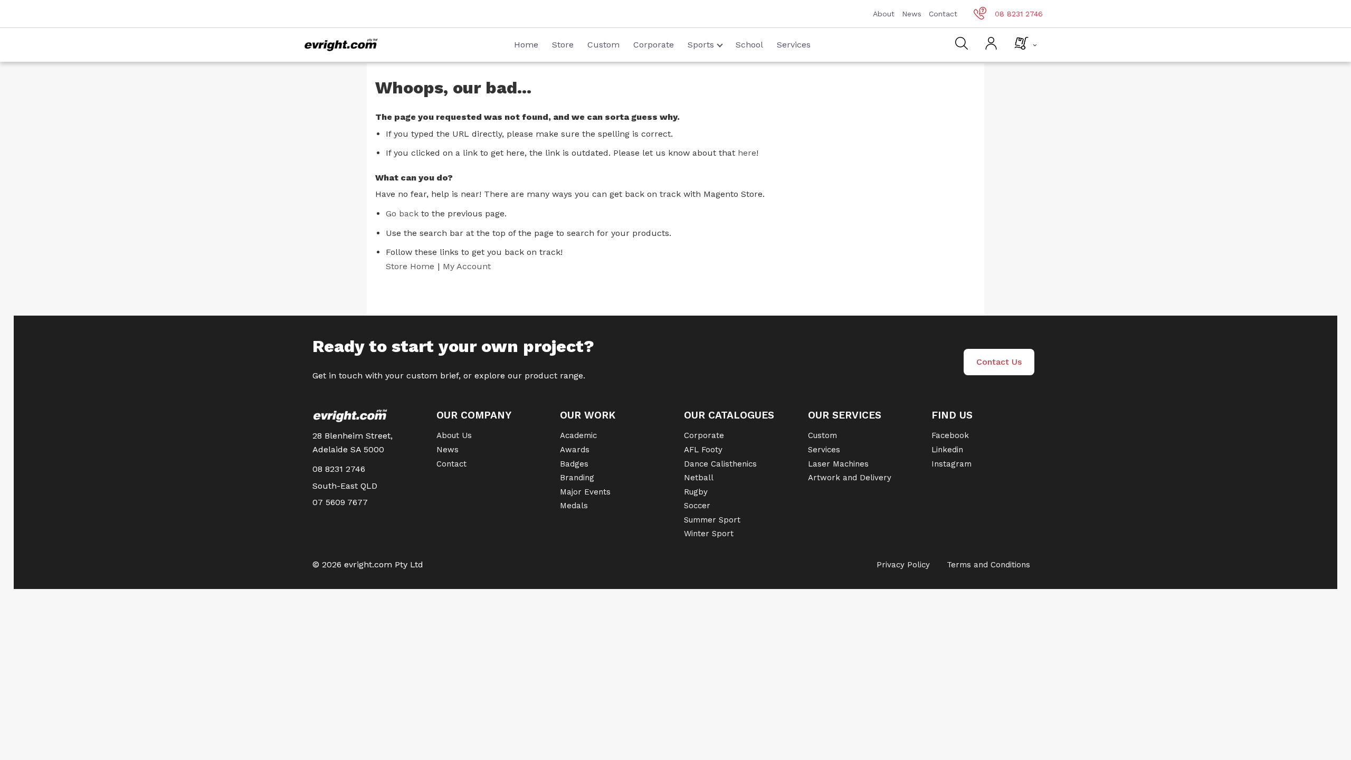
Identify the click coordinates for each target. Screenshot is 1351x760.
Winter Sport (709, 533)
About (884, 14)
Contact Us (999, 362)
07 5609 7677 (340, 502)
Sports (701, 45)
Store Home (410, 266)
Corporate (653, 45)
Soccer (697, 505)
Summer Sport (712, 520)
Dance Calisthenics (720, 464)
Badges (574, 464)
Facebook (950, 435)
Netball (698, 477)
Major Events (585, 492)
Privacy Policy (903, 564)
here (747, 153)
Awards (574, 449)
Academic (578, 435)
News (911, 14)
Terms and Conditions (988, 564)
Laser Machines (838, 464)
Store (563, 45)
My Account (467, 266)
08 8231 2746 (1019, 14)
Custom (603, 45)
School (749, 45)
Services (794, 45)
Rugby (696, 492)
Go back (402, 213)
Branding (577, 477)
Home (526, 45)
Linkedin (947, 449)
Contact (943, 14)
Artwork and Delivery (849, 477)
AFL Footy (703, 449)
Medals (574, 505)
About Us (454, 435)
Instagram (951, 464)
